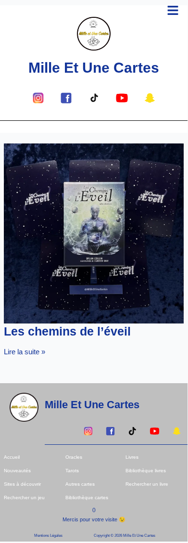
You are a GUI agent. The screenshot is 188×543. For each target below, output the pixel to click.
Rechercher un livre (146, 484)
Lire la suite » (24, 352)
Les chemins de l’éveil (67, 331)
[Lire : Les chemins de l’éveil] (94, 233)
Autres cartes (80, 484)
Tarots (72, 470)
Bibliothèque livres (145, 470)
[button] (173, 11)
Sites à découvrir (22, 484)
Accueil (12, 457)
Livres (131, 457)
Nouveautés (17, 470)
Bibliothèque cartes (86, 497)
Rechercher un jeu (24, 497)
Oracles (73, 457)
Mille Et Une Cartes (93, 68)
